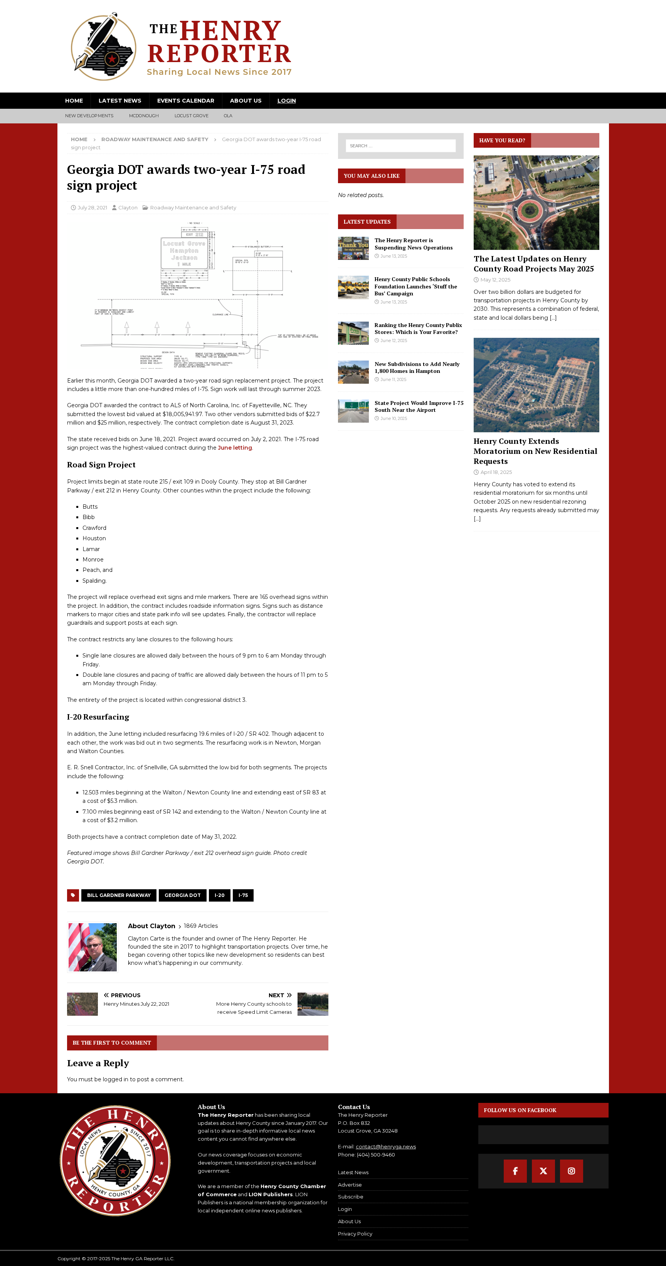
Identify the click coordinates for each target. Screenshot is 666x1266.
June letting (235, 447)
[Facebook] (515, 1171)
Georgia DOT (183, 895)
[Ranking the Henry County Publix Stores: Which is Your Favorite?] (353, 333)
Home (74, 100)
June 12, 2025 (394, 340)
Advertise (350, 1185)
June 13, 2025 (394, 256)
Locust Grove (192, 115)
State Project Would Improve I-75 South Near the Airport (419, 406)
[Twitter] (543, 1171)
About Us (246, 100)
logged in (115, 1079)
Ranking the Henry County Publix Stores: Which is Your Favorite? (418, 328)
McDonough (144, 115)
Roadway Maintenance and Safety (193, 207)
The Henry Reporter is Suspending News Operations (414, 243)
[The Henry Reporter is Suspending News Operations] (353, 248)
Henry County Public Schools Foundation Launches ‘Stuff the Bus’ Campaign (416, 286)
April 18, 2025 (496, 472)
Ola (228, 115)
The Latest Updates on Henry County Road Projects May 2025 (534, 263)
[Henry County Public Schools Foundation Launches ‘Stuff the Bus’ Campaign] (353, 287)
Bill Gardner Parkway (119, 895)
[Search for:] (401, 145)
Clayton (128, 207)
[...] (553, 317)
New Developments (89, 115)
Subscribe (350, 1197)
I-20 (220, 895)
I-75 (243, 895)
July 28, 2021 (92, 207)
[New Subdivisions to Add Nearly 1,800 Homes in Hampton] (353, 372)
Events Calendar (185, 100)
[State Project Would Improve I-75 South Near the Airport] (353, 411)
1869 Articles (201, 925)
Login (287, 100)
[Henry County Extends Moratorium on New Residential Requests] (536, 385)
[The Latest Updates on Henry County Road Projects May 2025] (536, 202)
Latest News (120, 100)
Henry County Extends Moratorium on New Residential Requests (535, 451)
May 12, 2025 (495, 279)
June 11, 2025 (393, 379)
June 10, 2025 (394, 418)
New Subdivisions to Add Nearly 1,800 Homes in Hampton (417, 367)
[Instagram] (571, 1171)
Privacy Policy (355, 1234)
